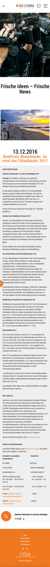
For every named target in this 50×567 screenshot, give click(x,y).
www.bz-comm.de (15, 501)
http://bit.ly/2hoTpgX (32, 448)
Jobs (25, 535)
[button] (25, 517)
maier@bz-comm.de (14, 493)
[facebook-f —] (23, 548)
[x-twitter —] (27, 548)
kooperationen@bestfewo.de (12, 496)
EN (4, 6)
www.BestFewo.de (33, 437)
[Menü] (45, 6)
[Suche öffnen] (38, 6)
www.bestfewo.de (9, 503)
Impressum (25, 541)
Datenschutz (25, 538)
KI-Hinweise (25, 544)
